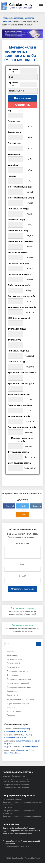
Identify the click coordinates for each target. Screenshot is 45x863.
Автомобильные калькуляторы (20, 699)
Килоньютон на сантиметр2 (21, 241)
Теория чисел (12, 675)
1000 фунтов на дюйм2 (19, 318)
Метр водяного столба (19, 416)
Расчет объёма (13, 667)
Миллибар (13, 165)
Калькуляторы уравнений (18, 683)
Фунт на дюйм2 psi (17, 329)
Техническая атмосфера (20, 405)
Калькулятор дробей (29, 747)
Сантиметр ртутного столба (21, 296)
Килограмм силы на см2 (20, 187)
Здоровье (11, 715)
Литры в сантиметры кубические (16, 782)
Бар (10, 110)
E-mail (22, 576)
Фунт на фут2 (14, 339)
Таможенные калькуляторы (19, 687)
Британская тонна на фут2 (21, 383)
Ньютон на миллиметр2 (19, 274)
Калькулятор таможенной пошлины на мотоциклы (18, 811)
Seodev (37, 858)
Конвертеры (17, 18)
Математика (12, 656)
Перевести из (13, 70)
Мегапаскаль (14, 154)
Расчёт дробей (13, 663)
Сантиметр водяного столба (22, 427)
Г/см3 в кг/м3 (8, 808)
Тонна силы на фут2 (18, 361)
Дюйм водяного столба (19, 463)
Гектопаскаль (14, 143)
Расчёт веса (12, 695)
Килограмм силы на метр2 (21, 197)
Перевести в (13, 84)
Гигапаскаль (14, 121)
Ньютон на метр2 (16, 219)
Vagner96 (8, 747)
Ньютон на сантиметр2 (19, 263)
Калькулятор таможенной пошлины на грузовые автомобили (22, 803)
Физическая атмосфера (19, 394)
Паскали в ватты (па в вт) (12, 799)
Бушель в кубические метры (14, 776)
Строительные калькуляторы (19, 703)
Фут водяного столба (18, 452)
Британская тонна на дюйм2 (22, 372)
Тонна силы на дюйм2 (18, 350)
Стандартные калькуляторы (19, 679)
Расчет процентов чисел (17, 671)
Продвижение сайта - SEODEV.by (16, 846)
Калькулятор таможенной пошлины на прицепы (22, 816)
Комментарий (22, 543)
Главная (6, 18)
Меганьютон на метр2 (18, 252)
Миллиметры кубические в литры (16, 779)
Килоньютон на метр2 (19, 230)
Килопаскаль (14, 132)
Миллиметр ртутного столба (22, 307)
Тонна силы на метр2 (18, 208)
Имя (22, 564)
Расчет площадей (14, 659)
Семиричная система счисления (16, 784)
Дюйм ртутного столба (19, 285)
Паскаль (12, 176)
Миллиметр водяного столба (22, 439)
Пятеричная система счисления (16, 787)
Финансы (11, 707)
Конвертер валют (14, 711)
